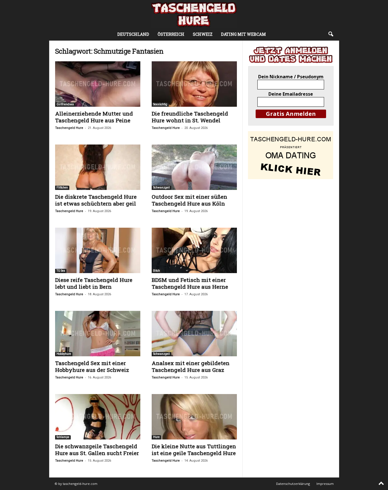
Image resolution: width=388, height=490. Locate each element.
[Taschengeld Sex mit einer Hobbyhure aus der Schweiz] (97, 333)
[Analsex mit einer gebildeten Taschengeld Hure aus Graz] (194, 333)
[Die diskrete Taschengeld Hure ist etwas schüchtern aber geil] (97, 167)
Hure (156, 437)
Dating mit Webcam (243, 34)
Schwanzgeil (161, 187)
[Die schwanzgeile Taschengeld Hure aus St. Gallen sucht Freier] (97, 416)
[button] (330, 34)
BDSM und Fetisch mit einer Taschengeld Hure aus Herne (190, 283)
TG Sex (61, 270)
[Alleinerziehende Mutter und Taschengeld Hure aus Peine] (97, 84)
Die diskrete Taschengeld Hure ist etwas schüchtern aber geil (96, 200)
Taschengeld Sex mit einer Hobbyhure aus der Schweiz (92, 366)
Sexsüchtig (160, 104)
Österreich (171, 34)
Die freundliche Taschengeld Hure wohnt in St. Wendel (190, 117)
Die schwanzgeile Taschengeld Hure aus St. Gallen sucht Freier (97, 450)
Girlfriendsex (65, 104)
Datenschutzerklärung (293, 483)
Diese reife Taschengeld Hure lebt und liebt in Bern (93, 283)
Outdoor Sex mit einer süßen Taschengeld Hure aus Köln (189, 200)
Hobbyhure (64, 353)
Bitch (156, 270)
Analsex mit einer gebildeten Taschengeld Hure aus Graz (191, 366)
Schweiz (202, 34)
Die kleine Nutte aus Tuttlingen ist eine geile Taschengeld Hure (194, 450)
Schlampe (63, 437)
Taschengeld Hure (69, 128)
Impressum (325, 483)
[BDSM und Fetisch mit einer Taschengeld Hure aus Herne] (194, 250)
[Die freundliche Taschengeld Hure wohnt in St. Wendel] (194, 84)
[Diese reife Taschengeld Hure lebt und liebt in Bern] (97, 250)
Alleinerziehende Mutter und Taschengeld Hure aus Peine (94, 117)
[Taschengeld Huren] (194, 14)
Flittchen (62, 187)
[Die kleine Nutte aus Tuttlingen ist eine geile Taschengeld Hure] (194, 416)
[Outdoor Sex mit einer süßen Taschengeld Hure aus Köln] (194, 167)
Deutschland (133, 34)
